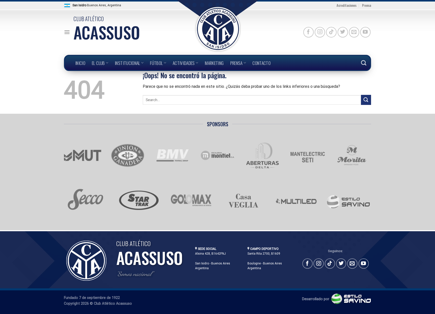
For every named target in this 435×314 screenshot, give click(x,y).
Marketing (214, 63)
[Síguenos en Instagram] (320, 32)
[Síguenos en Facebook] (308, 32)
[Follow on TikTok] (331, 32)
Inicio (80, 63)
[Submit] (366, 100)
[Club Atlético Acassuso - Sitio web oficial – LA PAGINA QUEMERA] (217, 29)
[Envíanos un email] (354, 32)
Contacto (261, 63)
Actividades (184, 63)
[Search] (363, 62)
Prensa (366, 5)
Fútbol (156, 63)
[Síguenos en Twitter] (343, 32)
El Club (98, 63)
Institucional (127, 63)
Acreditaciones (346, 5)
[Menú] (67, 32)
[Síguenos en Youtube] (365, 32)
